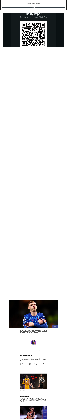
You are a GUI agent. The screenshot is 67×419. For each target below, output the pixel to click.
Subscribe (33, 7)
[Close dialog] (65, 0)
